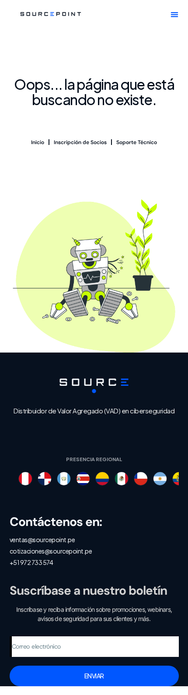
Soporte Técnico (136, 142)
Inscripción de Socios (80, 142)
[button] (175, 14)
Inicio (37, 142)
